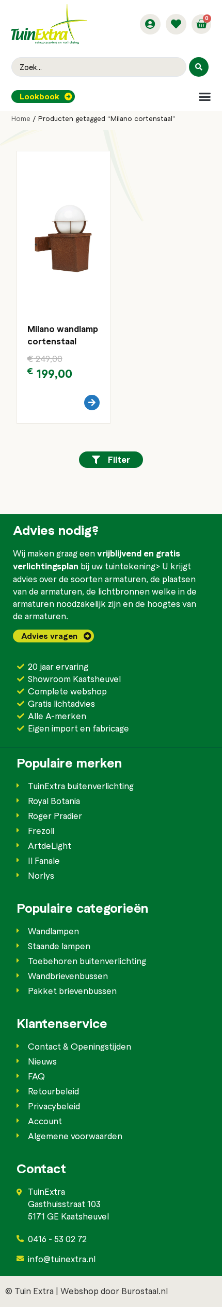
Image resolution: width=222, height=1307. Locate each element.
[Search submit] (199, 67)
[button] (204, 96)
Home (20, 118)
